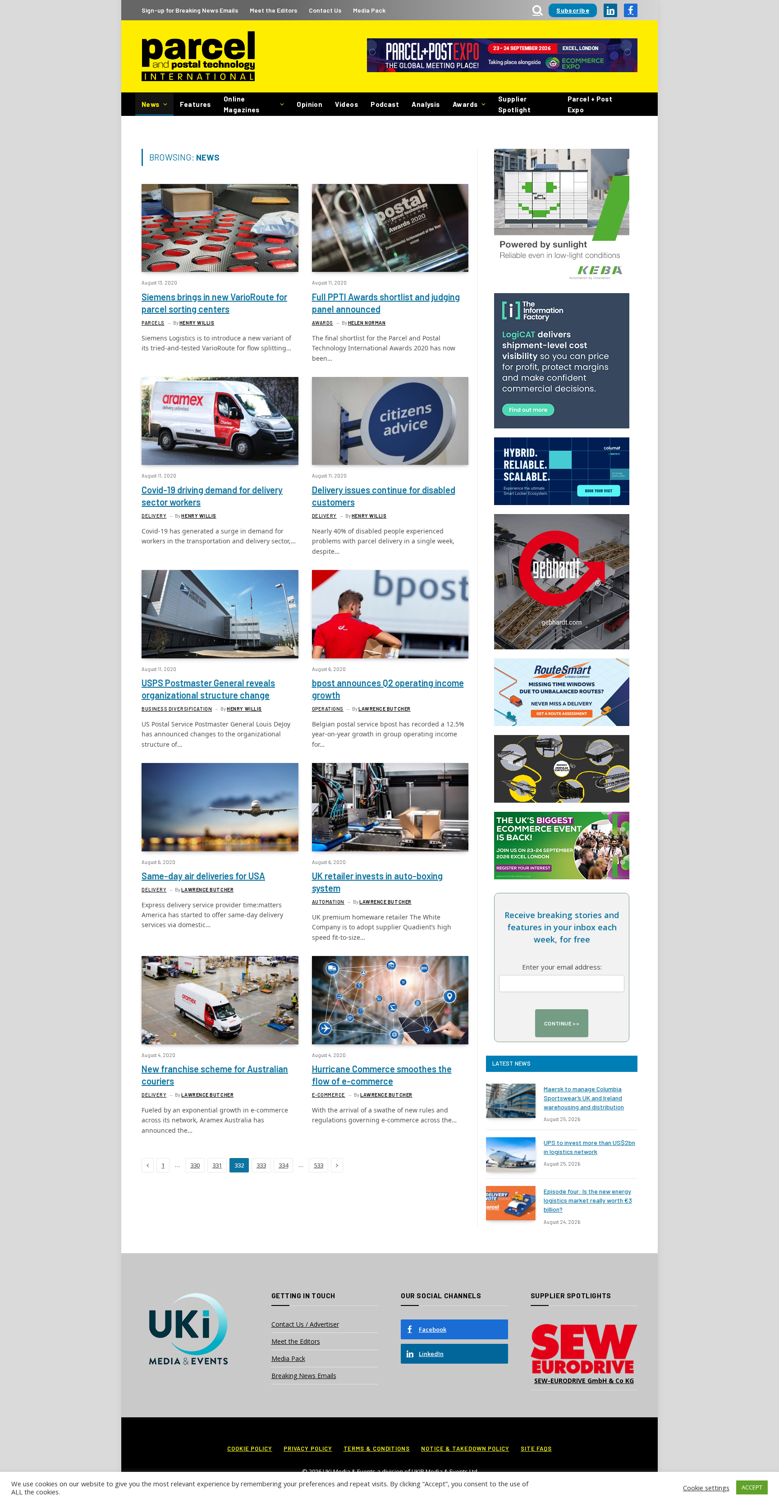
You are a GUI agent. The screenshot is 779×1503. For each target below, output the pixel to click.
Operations (328, 709)
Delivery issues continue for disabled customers (383, 495)
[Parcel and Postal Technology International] (198, 57)
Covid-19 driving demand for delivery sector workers (212, 495)
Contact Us (325, 10)
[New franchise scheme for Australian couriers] (220, 1000)
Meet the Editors (273, 10)
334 (283, 1165)
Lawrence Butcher (384, 709)
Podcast (385, 104)
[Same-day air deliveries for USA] (220, 807)
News (151, 104)
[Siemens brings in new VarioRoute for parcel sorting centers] (220, 228)
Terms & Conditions (377, 1448)
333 (261, 1165)
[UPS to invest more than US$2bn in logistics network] (511, 1154)
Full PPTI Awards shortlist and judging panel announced (386, 302)
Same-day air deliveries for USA (203, 875)
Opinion (309, 104)
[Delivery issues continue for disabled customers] (390, 421)
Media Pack (369, 10)
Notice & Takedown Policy (465, 1448)
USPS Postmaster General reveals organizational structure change (208, 688)
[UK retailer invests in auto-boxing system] (390, 807)
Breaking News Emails (303, 1375)
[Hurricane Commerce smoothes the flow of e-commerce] (390, 1000)
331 (217, 1165)
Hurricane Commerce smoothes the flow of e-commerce (382, 1074)
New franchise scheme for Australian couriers (215, 1074)
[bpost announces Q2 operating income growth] (390, 614)
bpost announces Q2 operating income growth (388, 688)
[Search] (538, 10)
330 (195, 1165)
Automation (328, 902)
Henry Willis (197, 323)
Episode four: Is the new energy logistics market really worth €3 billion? (588, 1200)
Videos (346, 104)
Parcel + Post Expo (590, 104)
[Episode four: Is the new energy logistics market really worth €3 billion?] (511, 1203)
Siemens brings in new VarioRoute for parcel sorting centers (214, 302)
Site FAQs (536, 1448)
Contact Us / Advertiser (305, 1324)
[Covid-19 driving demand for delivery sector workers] (220, 421)
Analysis (426, 104)
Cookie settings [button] (706, 1488)
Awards (465, 104)
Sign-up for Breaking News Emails (190, 10)
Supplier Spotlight (514, 104)
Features (195, 104)
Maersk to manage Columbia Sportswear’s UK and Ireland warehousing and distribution (584, 1098)
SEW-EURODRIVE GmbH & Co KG (584, 1380)
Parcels (153, 323)
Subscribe (572, 10)
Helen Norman (367, 323)
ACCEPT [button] (752, 1487)
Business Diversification (177, 709)
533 (318, 1165)
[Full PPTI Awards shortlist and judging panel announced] (390, 228)
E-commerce (329, 1095)
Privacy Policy (308, 1448)
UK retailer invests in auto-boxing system (377, 881)
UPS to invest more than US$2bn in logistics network (589, 1147)
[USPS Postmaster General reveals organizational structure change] (220, 614)
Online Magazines (242, 104)
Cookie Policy (249, 1448)
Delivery (154, 516)
